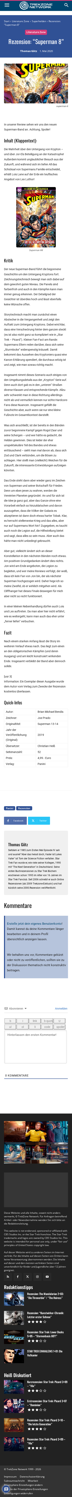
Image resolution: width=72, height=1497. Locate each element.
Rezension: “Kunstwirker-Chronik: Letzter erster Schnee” (45, 1315)
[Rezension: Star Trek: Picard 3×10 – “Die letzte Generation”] (14, 1425)
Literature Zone (20, 21)
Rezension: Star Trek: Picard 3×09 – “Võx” (46, 1441)
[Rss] (8, 1277)
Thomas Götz (28, 51)
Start (6, 21)
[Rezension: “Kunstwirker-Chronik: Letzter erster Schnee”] (14, 1318)
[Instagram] (37, 1277)
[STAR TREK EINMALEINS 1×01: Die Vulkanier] (14, 1356)
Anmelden (60, 1008)
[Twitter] (27, 1277)
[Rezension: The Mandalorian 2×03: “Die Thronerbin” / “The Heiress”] (14, 1299)
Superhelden (39, 21)
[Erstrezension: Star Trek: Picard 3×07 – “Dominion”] (14, 1406)
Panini (9, 808)
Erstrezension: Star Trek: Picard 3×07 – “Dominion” (47, 1403)
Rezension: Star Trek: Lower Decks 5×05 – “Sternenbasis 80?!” (45, 1334)
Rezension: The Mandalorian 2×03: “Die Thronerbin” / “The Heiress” (45, 1296)
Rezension (24, 808)
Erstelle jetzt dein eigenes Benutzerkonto (34, 923)
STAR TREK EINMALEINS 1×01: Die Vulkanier (44, 1353)
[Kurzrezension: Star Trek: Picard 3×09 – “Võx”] (14, 1387)
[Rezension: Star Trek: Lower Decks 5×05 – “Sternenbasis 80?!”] (14, 1337)
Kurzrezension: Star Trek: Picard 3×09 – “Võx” (47, 1384)
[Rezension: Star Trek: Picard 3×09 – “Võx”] (14, 1444)
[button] (23, 1485)
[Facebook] (18, 1277)
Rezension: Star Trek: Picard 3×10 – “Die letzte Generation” (46, 1422)
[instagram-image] (14, 1131)
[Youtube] (47, 1277)
